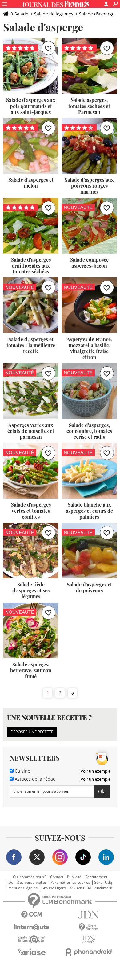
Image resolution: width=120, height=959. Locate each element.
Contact (56, 877)
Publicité (74, 877)
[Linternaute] (31, 927)
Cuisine (22, 771)
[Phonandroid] (88, 952)
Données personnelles (27, 882)
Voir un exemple (95, 771)
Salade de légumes (53, 14)
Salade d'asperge (96, 14)
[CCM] (31, 915)
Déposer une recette (31, 732)
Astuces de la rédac (34, 779)
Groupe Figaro (53, 888)
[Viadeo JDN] (88, 940)
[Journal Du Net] (88, 915)
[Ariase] (31, 951)
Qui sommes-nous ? (29, 877)
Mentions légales (23, 888)
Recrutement (96, 877)
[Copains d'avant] (31, 939)
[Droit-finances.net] (88, 927)
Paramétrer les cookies (70, 882)
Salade (21, 14)
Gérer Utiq (103, 882)
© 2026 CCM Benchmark (91, 888)
